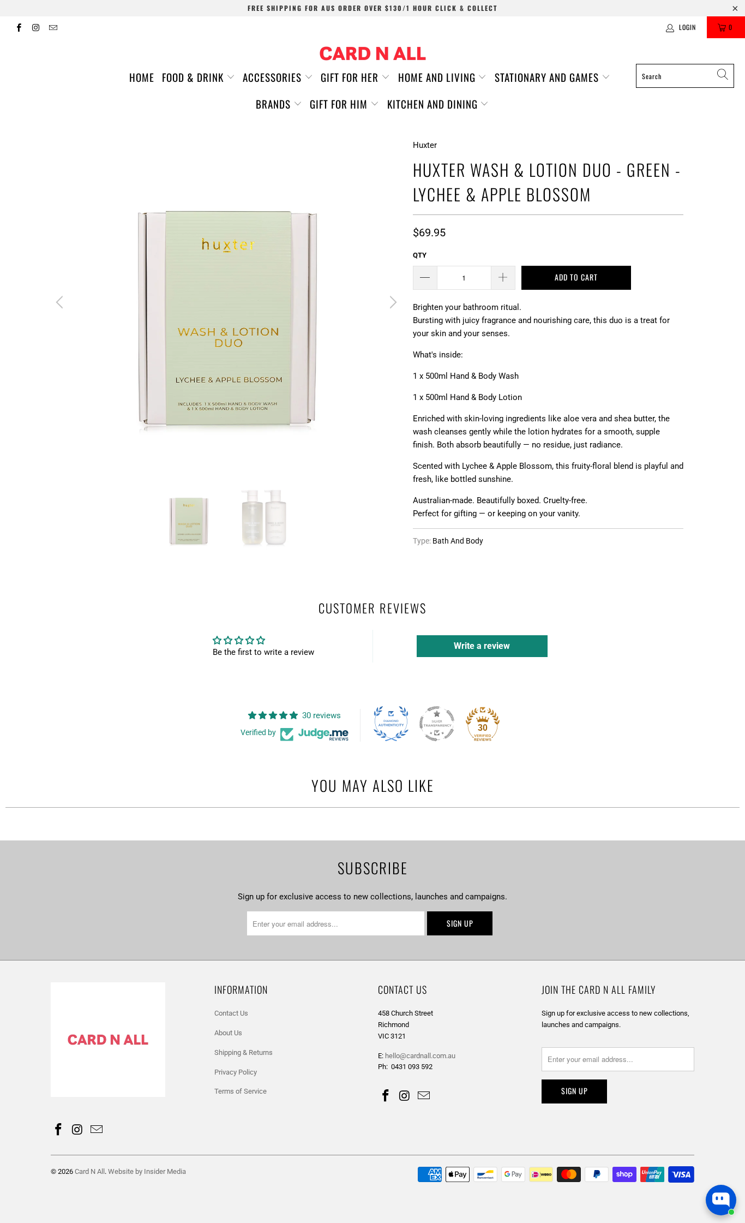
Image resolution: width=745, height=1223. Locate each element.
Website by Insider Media (147, 1171)
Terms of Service (240, 1091)
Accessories (273, 77)
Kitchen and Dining (433, 103)
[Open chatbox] (721, 1200)
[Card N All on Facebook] (18, 27)
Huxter (425, 145)
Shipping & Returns (243, 1052)
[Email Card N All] (52, 27)
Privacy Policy (235, 1072)
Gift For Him (340, 103)
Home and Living (438, 77)
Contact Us (231, 1013)
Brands (274, 103)
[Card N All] (373, 54)
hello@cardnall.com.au (420, 1056)
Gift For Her (351, 77)
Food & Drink (194, 77)
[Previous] (61, 302)
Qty (419, 255)
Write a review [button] (482, 646)
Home (141, 77)
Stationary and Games (548, 77)
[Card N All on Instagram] (35, 27)
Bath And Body (457, 540)
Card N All (90, 1171)
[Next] (391, 302)
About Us (228, 1033)
